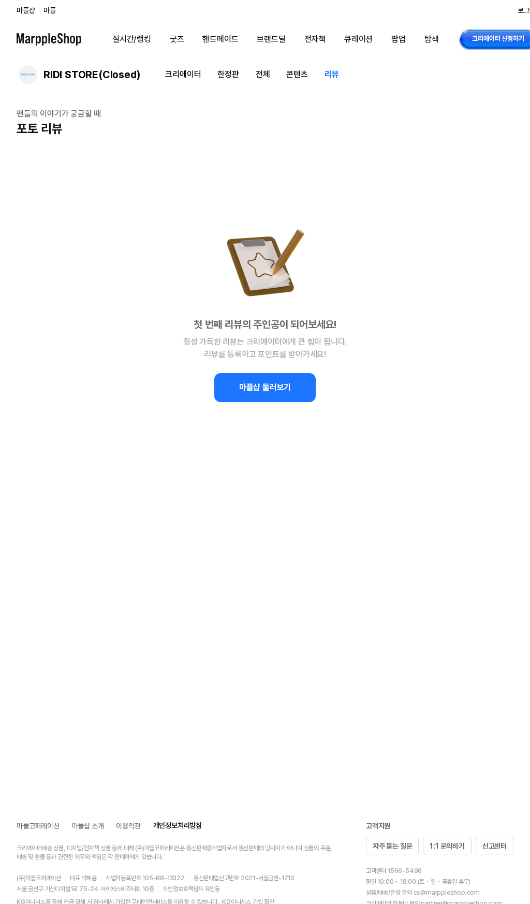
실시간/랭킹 (131, 39)
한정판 (228, 74)
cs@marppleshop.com (447, 892)
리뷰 (332, 74)
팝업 (398, 39)
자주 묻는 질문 (392, 846)
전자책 (315, 39)
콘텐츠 (296, 74)
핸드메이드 (220, 39)
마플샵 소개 (88, 826)
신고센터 (494, 846)
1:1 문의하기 (447, 846)
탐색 (431, 39)
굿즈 (177, 39)
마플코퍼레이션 (38, 826)
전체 (263, 74)
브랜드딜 (271, 39)
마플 (49, 10)
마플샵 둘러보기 (265, 387)
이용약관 (128, 826)
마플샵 (26, 10)
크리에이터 (183, 74)
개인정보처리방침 (177, 825)
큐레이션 (358, 39)
